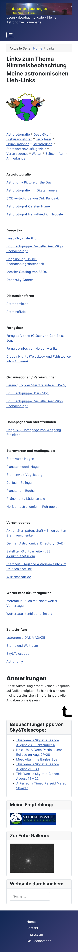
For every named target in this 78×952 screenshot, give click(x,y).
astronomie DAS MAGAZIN (26, 638)
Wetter (37, 154)
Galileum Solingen (19, 483)
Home (31, 922)
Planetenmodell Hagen (23, 467)
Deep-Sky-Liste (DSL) (23, 238)
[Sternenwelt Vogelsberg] (33, 818)
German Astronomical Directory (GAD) (35, 543)
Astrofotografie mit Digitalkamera (32, 190)
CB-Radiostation (39, 941)
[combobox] (30, 896)
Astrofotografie (18, 134)
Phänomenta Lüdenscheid (25, 499)
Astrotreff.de (16, 312)
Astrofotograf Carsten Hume (28, 206)
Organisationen (17, 144)
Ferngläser (43, 139)
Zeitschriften (54, 154)
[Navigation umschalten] (10, 35)
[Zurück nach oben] (71, 944)
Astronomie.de (17, 304)
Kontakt (32, 928)
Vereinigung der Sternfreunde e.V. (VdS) (36, 385)
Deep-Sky (40, 134)
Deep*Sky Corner (19, 280)
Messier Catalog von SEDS (26, 272)
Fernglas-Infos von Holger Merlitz (31, 348)
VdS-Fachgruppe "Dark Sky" (27, 393)
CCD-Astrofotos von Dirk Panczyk (32, 198)
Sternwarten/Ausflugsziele (26, 149)
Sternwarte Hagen (20, 459)
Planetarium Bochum (21, 491)
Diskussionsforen (19, 139)
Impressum (35, 934)
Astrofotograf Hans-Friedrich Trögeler (35, 214)
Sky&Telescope (17, 653)
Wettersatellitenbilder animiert (29, 614)
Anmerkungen (16, 158)
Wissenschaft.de (18, 577)
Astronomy (14, 661)
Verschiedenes (17, 154)
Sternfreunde (42, 144)
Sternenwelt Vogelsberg (24, 475)
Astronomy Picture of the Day (29, 182)
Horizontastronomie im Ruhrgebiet (32, 507)
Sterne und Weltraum (22, 646)
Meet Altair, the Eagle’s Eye (36, 759)
